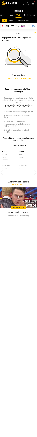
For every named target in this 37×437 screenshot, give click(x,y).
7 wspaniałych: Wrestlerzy (18, 212)
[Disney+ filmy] (18, 26)
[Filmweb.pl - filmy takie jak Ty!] (9, 3)
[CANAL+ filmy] (13, 26)
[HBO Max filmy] (8, 26)
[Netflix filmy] (3, 26)
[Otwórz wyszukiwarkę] (22, 3)
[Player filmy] (28, 26)
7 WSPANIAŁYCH (18, 184)
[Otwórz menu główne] (33, 3)
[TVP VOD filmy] (33, 26)
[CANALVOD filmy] (23, 26)
